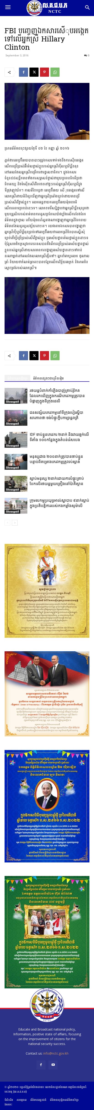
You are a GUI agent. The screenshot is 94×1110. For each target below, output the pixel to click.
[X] (34, 72)
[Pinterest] (44, 72)
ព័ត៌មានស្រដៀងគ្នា (17, 378)
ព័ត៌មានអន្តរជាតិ (12, 401)
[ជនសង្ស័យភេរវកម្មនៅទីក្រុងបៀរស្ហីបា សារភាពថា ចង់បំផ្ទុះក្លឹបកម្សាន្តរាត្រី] (16, 418)
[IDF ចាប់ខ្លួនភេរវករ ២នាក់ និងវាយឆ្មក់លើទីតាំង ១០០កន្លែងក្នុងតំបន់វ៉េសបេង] (16, 440)
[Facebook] (23, 72)
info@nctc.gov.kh (55, 1053)
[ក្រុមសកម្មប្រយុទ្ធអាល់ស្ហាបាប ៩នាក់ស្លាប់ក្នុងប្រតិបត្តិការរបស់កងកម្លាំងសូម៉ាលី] (16, 506)
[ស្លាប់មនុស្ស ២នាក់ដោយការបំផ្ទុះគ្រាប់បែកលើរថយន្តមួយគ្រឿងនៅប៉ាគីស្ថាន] (16, 484)
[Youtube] (53, 1065)
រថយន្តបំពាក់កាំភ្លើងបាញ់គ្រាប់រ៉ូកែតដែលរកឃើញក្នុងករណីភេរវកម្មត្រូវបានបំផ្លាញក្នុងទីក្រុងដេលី (57, 395)
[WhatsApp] (55, 72)
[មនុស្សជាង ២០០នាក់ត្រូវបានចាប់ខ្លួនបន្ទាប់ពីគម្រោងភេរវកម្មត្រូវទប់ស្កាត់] (16, 462)
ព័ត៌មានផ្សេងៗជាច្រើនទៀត (48, 378)
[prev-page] (7, 523)
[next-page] (15, 523)
